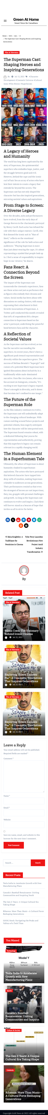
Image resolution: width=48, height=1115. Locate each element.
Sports (9, 990)
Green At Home (26, 19)
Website (7, 819)
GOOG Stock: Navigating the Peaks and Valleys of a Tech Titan (20, 922)
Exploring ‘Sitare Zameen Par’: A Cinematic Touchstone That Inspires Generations (23, 678)
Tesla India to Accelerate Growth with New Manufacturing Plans (21, 976)
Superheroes (27, 83)
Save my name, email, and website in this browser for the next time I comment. (22, 837)
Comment (9, 758)
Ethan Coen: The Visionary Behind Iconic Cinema (22, 632)
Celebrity (10, 1070)
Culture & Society (13, 1030)
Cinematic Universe (24, 80)
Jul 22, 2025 (17, 637)
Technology (11, 951)
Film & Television (11, 52)
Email (7, 807)
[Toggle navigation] (5, 20)
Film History (15, 83)
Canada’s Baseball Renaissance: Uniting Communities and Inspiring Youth (21, 894)
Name (7, 795)
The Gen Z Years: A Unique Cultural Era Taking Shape (22, 1057)
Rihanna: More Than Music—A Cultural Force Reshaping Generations (23, 912)
